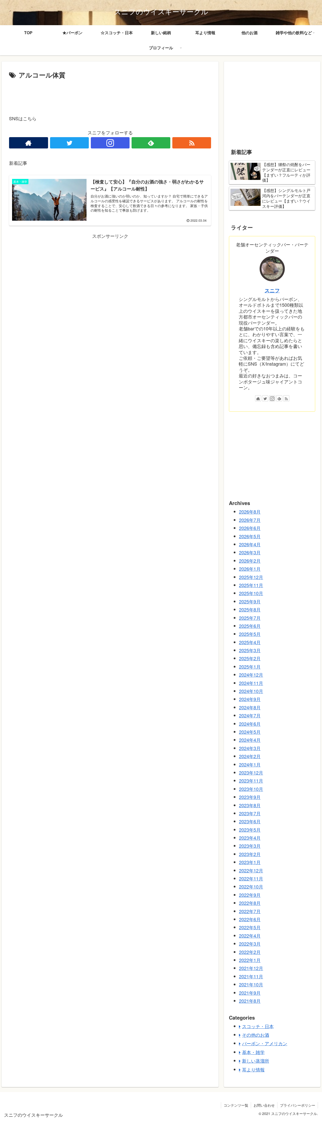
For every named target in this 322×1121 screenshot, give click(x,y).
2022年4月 (250, 935)
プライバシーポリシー (297, 1105)
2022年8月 (250, 903)
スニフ (272, 290)
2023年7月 (250, 813)
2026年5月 (250, 536)
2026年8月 (250, 511)
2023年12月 (251, 772)
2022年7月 (250, 911)
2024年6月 (250, 723)
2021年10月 (251, 984)
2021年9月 (250, 992)
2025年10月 (251, 593)
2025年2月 (250, 658)
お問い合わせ (264, 1105)
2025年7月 (250, 617)
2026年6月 (250, 528)
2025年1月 (250, 666)
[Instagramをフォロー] (110, 142)
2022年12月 (251, 870)
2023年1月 (250, 862)
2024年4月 (250, 740)
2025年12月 (251, 576)
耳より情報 (253, 1069)
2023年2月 (250, 854)
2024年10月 (251, 691)
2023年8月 (250, 805)
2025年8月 (250, 609)
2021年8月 (250, 1000)
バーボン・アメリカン (264, 1043)
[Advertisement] (110, 94)
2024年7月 (250, 715)
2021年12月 (251, 968)
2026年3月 (250, 552)
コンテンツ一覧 (236, 1105)
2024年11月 (251, 682)
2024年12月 (251, 674)
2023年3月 (250, 845)
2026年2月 (250, 560)
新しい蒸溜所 (255, 1060)
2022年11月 (251, 878)
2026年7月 (250, 519)
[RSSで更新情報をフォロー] (191, 142)
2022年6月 (250, 919)
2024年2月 (250, 756)
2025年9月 (250, 601)
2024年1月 (250, 764)
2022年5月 (250, 927)
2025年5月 (250, 634)
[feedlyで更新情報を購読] (151, 142)
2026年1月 (250, 568)
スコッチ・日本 (258, 1026)
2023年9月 (250, 797)
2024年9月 (250, 699)
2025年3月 (250, 650)
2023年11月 (251, 780)
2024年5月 (250, 731)
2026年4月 (250, 544)
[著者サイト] (28, 142)
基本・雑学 (253, 1052)
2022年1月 (250, 960)
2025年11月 (251, 585)
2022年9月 (250, 894)
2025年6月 (250, 626)
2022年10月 (251, 886)
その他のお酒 (255, 1034)
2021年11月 (251, 976)
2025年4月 (250, 642)
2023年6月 (250, 821)
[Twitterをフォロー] (69, 142)
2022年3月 (250, 943)
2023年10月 (251, 788)
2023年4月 (250, 837)
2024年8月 (250, 707)
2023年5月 (250, 829)
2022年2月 (250, 951)
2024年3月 (250, 748)
